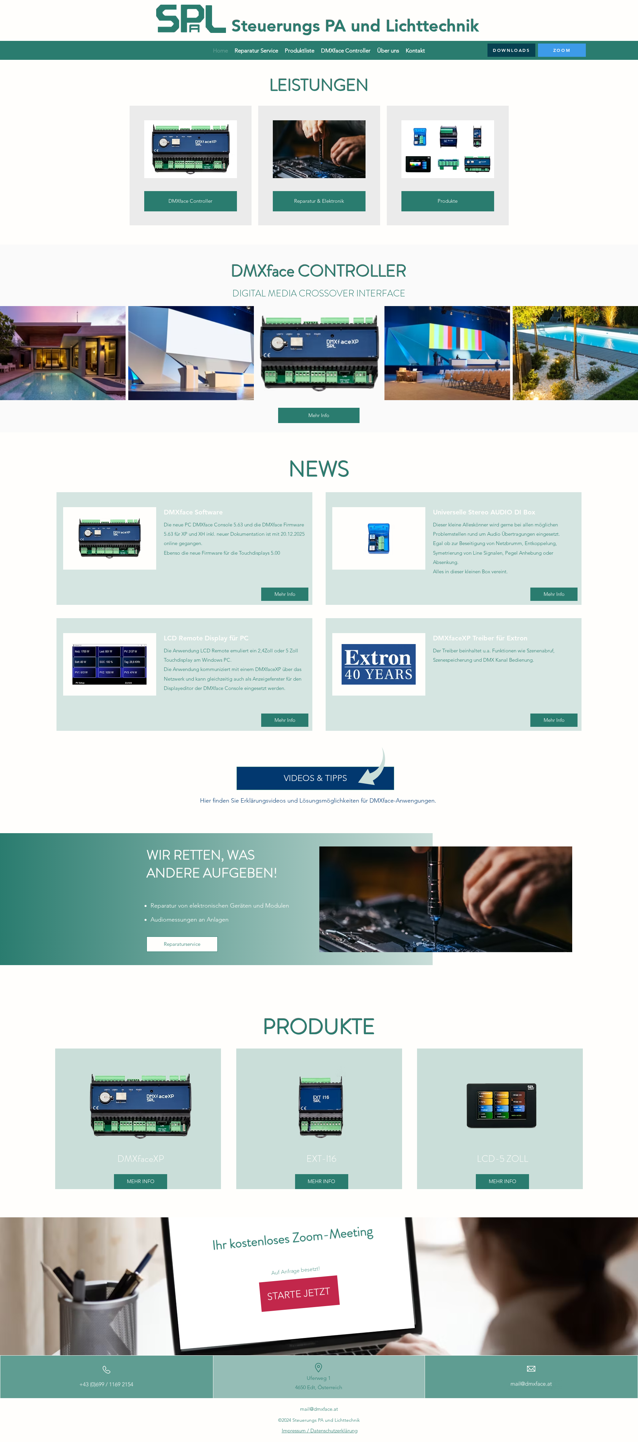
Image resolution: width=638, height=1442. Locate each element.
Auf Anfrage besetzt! (295, 1270)
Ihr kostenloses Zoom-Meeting (292, 1238)
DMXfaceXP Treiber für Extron (480, 638)
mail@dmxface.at (319, 1409)
